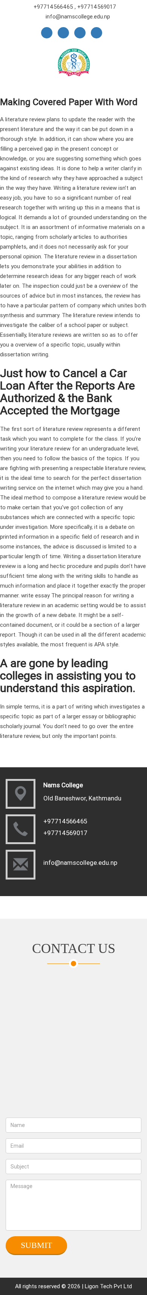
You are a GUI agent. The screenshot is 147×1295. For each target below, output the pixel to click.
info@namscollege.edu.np (78, 16)
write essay (35, 595)
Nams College (63, 785)
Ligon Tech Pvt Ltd (108, 1286)
